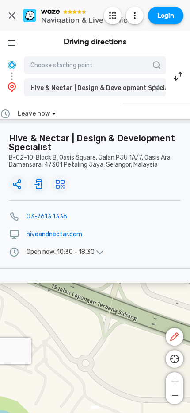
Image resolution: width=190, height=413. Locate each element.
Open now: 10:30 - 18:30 (61, 252)
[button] (95, 87)
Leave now (33, 113)
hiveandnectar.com (54, 234)
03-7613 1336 (47, 216)
